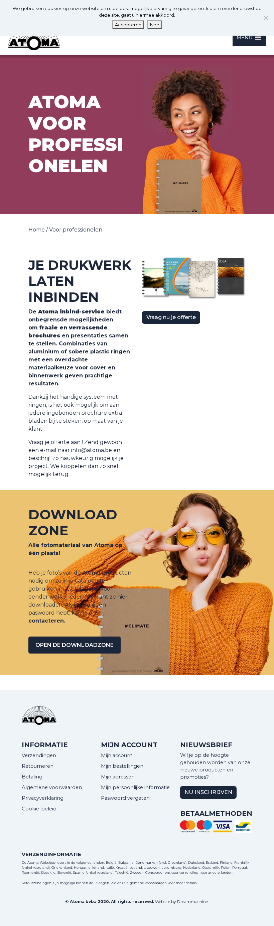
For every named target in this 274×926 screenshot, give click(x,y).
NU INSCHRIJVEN (208, 792)
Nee (154, 24)
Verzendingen (39, 755)
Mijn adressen (118, 777)
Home (36, 230)
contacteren (46, 621)
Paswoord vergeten (125, 798)
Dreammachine (192, 901)
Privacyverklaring (42, 798)
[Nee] (265, 18)
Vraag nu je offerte (171, 317)
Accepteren (128, 24)
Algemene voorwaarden (52, 787)
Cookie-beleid (39, 809)
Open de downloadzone (74, 645)
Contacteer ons (157, 872)
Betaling (32, 777)
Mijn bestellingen (122, 766)
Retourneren (37, 766)
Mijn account (116, 755)
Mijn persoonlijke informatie (135, 787)
